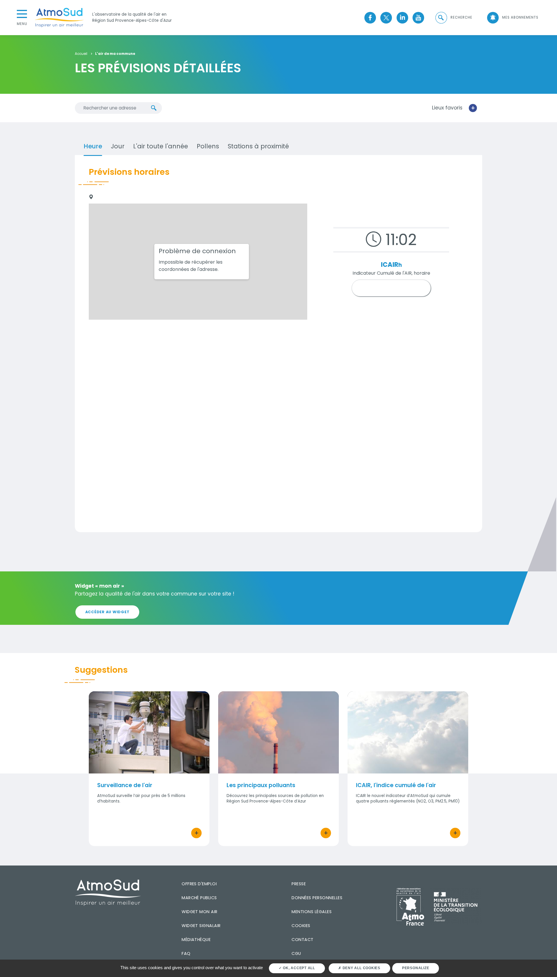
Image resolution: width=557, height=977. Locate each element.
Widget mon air (200, 912)
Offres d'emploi (199, 884)
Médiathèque (196, 939)
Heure (93, 146)
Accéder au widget (107, 611)
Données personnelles (317, 898)
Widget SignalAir (201, 926)
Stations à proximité (258, 146)
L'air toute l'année (160, 146)
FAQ (186, 953)
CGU (296, 953)
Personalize (415, 968)
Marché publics (199, 898)
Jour (117, 146)
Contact (302, 939)
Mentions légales (312, 912)
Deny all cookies (360, 968)
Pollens (208, 146)
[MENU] (22, 13)
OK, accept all (298, 968)
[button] (453, 18)
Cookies (301, 926)
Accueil (81, 54)
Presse (299, 884)
